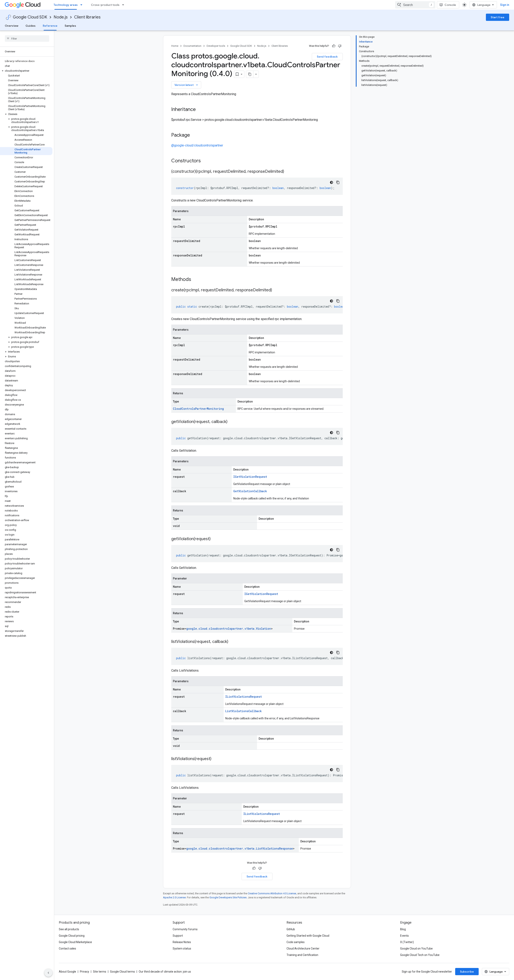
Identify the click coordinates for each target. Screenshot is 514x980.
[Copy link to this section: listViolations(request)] (215, 759)
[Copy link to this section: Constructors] (206, 161)
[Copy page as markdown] (249, 74)
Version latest (186, 85)
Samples (70, 25)
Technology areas (66, 5)
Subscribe (467, 971)
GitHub (291, 929)
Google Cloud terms (122, 971)
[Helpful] (334, 46)
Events (404, 935)
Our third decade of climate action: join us (165, 971)
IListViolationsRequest (243, 696)
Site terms (99, 971)
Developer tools (216, 45)
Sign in (504, 4)
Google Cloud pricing (72, 935)
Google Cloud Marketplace (75, 942)
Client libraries (87, 17)
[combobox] (415, 4)
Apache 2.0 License (174, 897)
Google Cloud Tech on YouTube (420, 955)
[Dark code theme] (331, 182)
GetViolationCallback (250, 491)
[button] (26, 70)
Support (178, 935)
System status (182, 948)
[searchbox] (27, 38)
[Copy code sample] (338, 182)
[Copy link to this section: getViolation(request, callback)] (231, 422)
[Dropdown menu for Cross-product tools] (124, 5)
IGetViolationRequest (250, 477)
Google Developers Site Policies (228, 897)
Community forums (185, 929)
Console (450, 5)
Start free (497, 17)
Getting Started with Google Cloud (308, 935)
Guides (30, 25)
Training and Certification (302, 955)
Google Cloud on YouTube (416, 948)
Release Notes (182, 942)
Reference (50, 25)
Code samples (296, 942)
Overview (11, 25)
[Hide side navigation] (48, 973)
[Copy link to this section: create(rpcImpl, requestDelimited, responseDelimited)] (276, 290)
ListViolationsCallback (243, 711)
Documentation (192, 45)
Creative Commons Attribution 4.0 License (272, 893)
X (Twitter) (407, 942)
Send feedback (327, 56)
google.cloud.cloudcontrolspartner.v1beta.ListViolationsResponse (239, 848)
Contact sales (67, 948)
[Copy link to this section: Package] (194, 135)
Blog (403, 929)
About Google (67, 971)
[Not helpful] (340, 46)
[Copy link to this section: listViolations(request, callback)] (232, 641)
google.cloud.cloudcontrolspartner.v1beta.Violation (228, 628)
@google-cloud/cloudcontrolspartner (197, 145)
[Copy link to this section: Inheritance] (200, 109)
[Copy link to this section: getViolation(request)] (215, 539)
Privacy (84, 971)
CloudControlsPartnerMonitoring (198, 409)
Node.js (61, 17)
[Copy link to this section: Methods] (196, 279)
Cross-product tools (105, 5)
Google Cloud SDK (30, 17)
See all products (69, 929)
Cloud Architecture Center (303, 948)
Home (174, 45)
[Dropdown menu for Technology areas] (82, 5)
